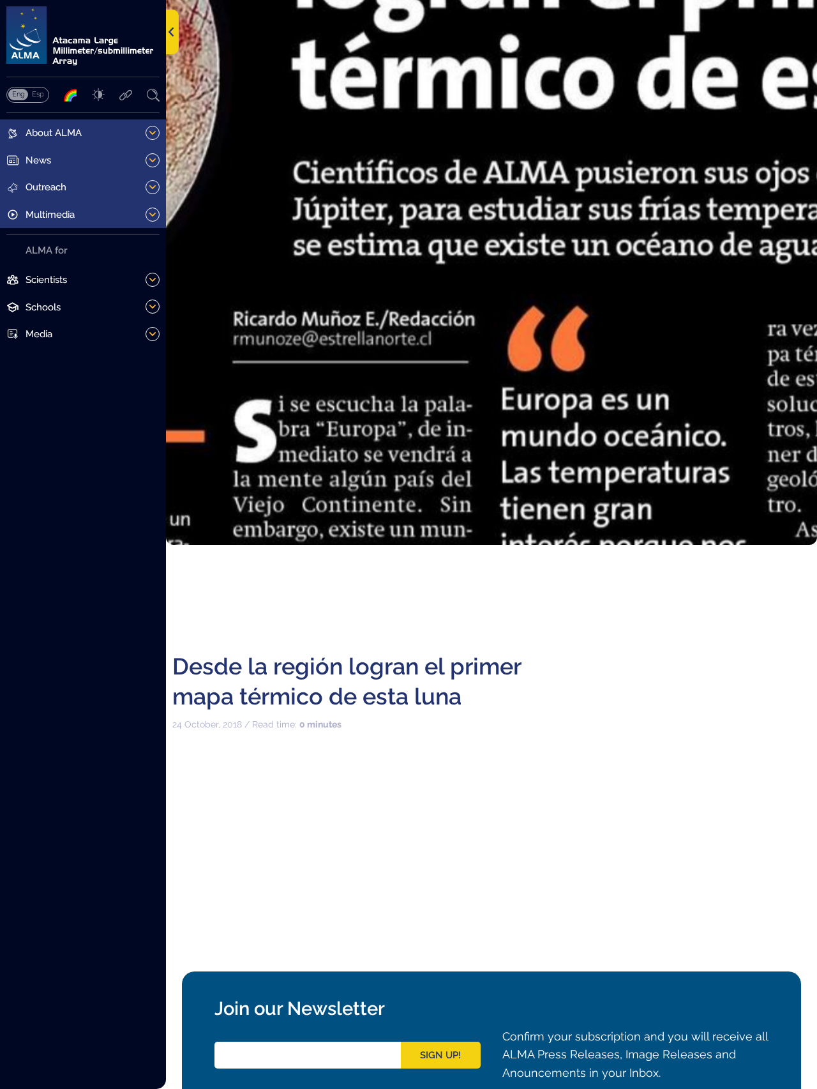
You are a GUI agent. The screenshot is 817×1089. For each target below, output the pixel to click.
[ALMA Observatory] (83, 36)
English (18, 94)
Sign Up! (440, 1055)
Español (37, 94)
